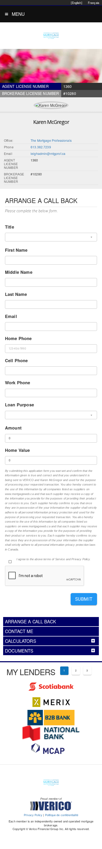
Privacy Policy (33, 815)
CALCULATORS (20, 641)
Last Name (16, 294)
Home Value (17, 450)
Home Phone (18, 338)
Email (11, 316)
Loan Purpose (19, 405)
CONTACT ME (19, 631)
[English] (76, 3)
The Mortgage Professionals (51, 140)
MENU (18, 14)
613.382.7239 (41, 147)
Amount (13, 428)
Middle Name (18, 272)
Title (9, 227)
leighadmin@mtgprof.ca (48, 153)
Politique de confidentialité (61, 815)
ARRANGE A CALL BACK (30, 621)
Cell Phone (16, 360)
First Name (16, 250)
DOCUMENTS (19, 651)
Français (93, 3)
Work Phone (17, 383)
